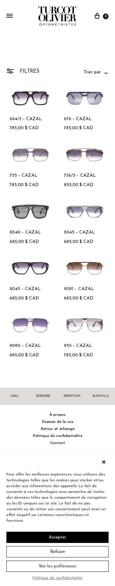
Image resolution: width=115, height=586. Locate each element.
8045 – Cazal (79, 232)
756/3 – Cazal (80, 175)
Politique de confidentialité (57, 578)
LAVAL (14, 396)
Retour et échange (57, 429)
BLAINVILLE (101, 396)
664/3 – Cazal (26, 119)
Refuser (57, 552)
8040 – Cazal (25, 232)
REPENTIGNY (72, 396)
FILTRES (28, 71)
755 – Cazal (23, 175)
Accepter (57, 537)
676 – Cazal (78, 119)
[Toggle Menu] (9, 16)
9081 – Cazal (79, 289)
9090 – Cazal (25, 345)
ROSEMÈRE (43, 396)
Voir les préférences (57, 566)
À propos (58, 415)
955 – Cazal (78, 345)
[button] (105, 462)
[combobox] (96, 72)
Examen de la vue (57, 422)
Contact (57, 443)
